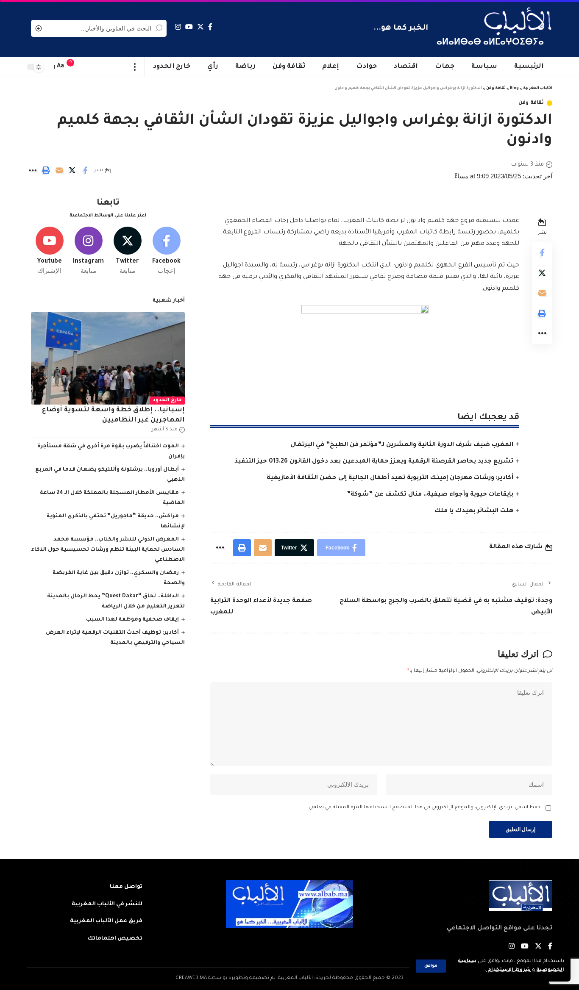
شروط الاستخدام (508, 970)
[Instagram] (178, 27)
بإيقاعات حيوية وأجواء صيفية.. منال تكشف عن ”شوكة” (430, 494)
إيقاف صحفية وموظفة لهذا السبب (132, 620)
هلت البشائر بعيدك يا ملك (473, 511)
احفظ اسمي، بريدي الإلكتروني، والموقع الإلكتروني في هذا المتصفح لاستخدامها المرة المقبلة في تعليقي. (424, 807)
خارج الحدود (167, 400)
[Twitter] (200, 27)
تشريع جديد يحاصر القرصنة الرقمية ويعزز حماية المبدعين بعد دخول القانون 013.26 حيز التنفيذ (373, 461)
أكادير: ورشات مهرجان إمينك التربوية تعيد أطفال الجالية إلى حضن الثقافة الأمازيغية (390, 478)
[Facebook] (210, 27)
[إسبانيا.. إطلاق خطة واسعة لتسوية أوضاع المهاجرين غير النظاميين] (108, 358)
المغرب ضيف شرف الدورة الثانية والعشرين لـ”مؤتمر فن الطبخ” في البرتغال (401, 445)
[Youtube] (49, 251)
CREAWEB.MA (191, 978)
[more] (135, 67)
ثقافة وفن (531, 103)
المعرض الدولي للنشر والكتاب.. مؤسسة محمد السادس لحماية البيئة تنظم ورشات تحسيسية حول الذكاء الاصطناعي (108, 550)
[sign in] (87, 67)
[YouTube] (189, 27)
